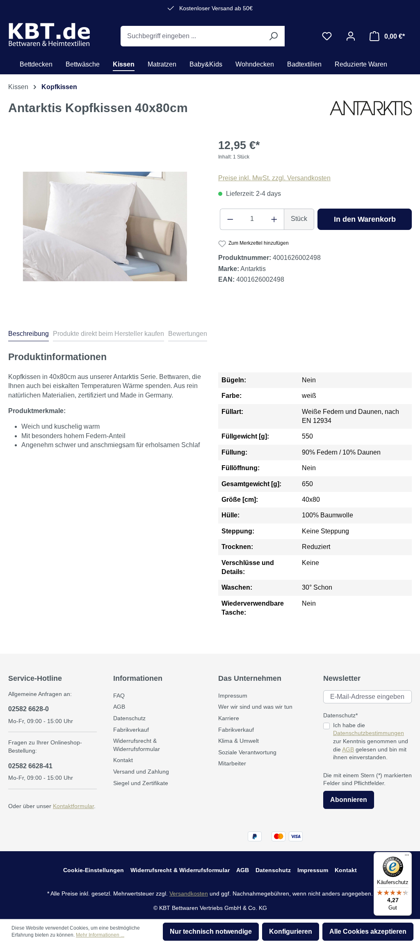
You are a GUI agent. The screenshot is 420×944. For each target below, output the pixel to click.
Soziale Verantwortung (247, 752)
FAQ (119, 695)
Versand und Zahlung (141, 771)
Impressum (232, 695)
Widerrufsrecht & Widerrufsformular (180, 870)
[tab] (28, 335)
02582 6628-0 (28, 708)
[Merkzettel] (327, 36)
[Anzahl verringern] (230, 219)
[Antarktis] (371, 111)
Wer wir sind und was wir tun (255, 706)
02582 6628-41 (30, 766)
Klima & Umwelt (238, 740)
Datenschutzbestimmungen (368, 733)
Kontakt (123, 760)
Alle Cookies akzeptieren (367, 931)
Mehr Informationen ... (100, 935)
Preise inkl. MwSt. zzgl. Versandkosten (274, 178)
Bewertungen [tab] (187, 333)
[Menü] (407, 857)
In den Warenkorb (365, 219)
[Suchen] (273, 36)
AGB (119, 706)
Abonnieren (348, 799)
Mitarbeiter (232, 763)
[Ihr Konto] (351, 36)
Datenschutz (129, 718)
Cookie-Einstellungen (93, 870)
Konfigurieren (290, 931)
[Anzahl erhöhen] (274, 219)
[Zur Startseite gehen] (49, 34)
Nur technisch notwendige (211, 931)
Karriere (228, 718)
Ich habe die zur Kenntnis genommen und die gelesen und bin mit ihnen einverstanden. (370, 741)
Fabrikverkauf (131, 729)
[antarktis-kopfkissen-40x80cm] (105, 226)
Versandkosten (188, 893)
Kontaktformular (73, 806)
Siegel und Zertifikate (140, 783)
